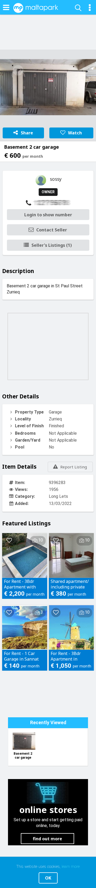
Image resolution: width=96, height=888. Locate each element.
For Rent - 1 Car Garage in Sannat (21, 656)
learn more (71, 866)
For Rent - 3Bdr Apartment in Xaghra (66, 656)
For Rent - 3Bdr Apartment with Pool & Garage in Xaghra (20, 584)
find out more (47, 839)
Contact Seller (51, 230)
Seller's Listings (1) (51, 245)
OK (48, 878)
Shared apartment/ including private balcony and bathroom (70, 584)
